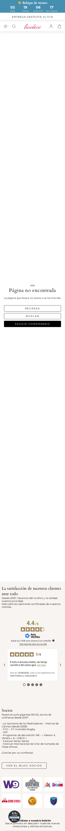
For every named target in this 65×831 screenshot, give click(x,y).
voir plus (41, 665)
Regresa (32, 308)
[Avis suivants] (60, 664)
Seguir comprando (32, 323)
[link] (51, 26)
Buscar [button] (32, 316)
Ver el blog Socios (24, 765)
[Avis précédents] (4, 664)
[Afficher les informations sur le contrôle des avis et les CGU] (53, 640)
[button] (5, 26)
